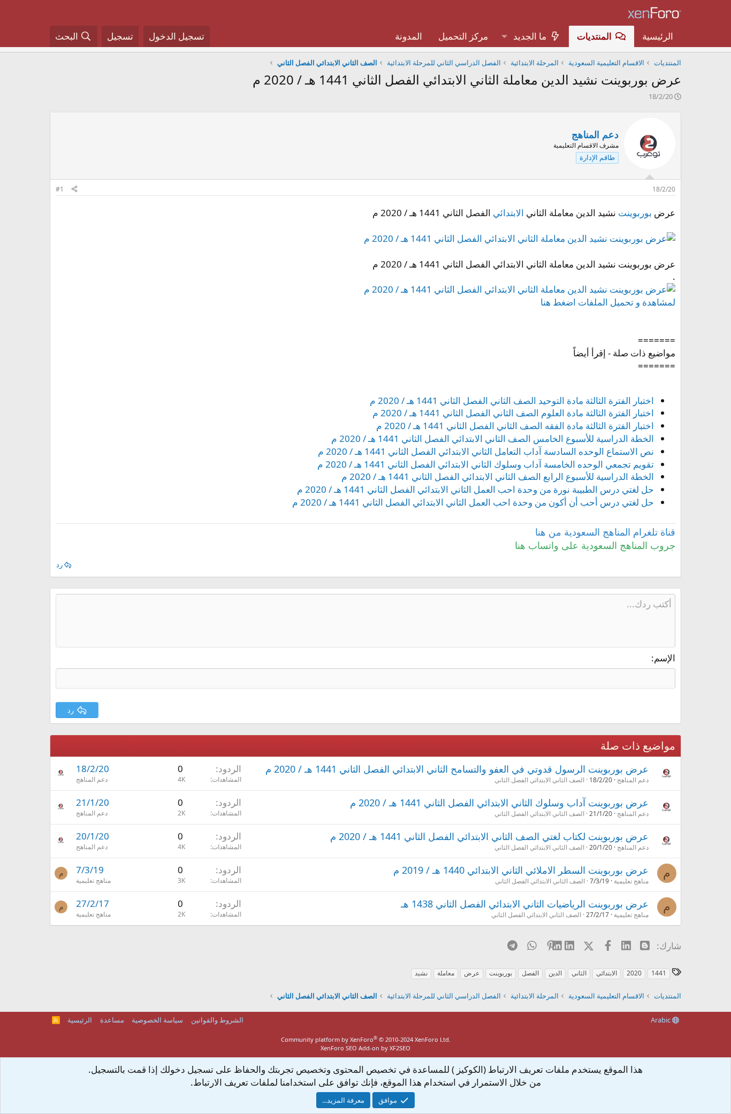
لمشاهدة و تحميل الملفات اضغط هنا (607, 302)
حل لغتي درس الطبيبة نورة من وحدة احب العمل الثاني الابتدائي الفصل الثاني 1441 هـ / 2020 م (475, 489)
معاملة (445, 973)
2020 (634, 973)
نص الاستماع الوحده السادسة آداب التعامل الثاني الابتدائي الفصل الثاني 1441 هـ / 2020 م (486, 451)
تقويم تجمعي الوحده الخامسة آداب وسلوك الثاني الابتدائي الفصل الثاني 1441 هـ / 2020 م (485, 464)
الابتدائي (508, 213)
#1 (60, 189)
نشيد (421, 973)
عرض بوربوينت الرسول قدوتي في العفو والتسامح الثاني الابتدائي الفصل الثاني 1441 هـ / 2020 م (457, 768)
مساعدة (112, 1020)
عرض (471, 973)
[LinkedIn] (570, 945)
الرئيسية (657, 36)
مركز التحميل (463, 36)
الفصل (530, 973)
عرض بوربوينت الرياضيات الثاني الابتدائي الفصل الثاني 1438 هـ (525, 903)
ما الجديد (529, 36)
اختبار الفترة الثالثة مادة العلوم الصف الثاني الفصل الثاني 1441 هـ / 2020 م (513, 413)
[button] (504, 36)
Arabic (661, 1020)
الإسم (664, 658)
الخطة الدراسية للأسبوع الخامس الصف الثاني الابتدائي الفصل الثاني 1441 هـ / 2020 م (492, 438)
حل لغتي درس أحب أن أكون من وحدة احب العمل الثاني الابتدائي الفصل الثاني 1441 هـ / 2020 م (473, 502)
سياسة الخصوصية (157, 1020)
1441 (658, 973)
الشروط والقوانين (217, 1020)
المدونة (408, 36)
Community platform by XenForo (366, 1039)
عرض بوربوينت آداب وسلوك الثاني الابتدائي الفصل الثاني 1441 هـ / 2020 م (499, 802)
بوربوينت (635, 213)
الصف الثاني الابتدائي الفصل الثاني (539, 779)
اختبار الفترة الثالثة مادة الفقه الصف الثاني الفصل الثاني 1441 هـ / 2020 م (515, 425)
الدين (555, 973)
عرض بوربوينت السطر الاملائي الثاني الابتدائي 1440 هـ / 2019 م (521, 870)
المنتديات (594, 36)
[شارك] (74, 190)
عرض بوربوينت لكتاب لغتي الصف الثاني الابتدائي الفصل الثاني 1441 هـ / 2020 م (489, 836)
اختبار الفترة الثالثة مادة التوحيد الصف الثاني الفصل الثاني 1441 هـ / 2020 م (512, 400)
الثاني (579, 973)
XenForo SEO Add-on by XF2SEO (365, 1048)
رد (59, 564)
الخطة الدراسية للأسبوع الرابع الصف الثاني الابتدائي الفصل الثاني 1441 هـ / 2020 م (497, 476)
